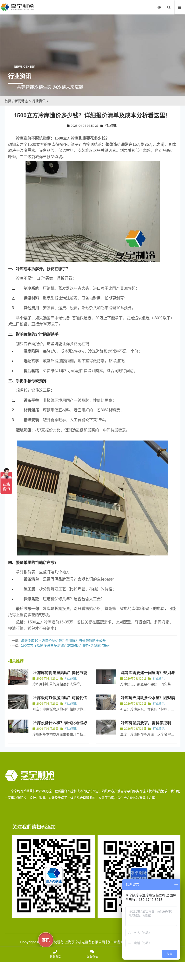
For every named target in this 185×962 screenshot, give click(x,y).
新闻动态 (21, 101)
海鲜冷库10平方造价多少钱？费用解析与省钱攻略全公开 (63, 640)
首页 (8, 101)
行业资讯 (39, 101)
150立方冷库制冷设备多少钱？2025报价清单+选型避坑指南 (66, 645)
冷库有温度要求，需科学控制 (146, 723)
